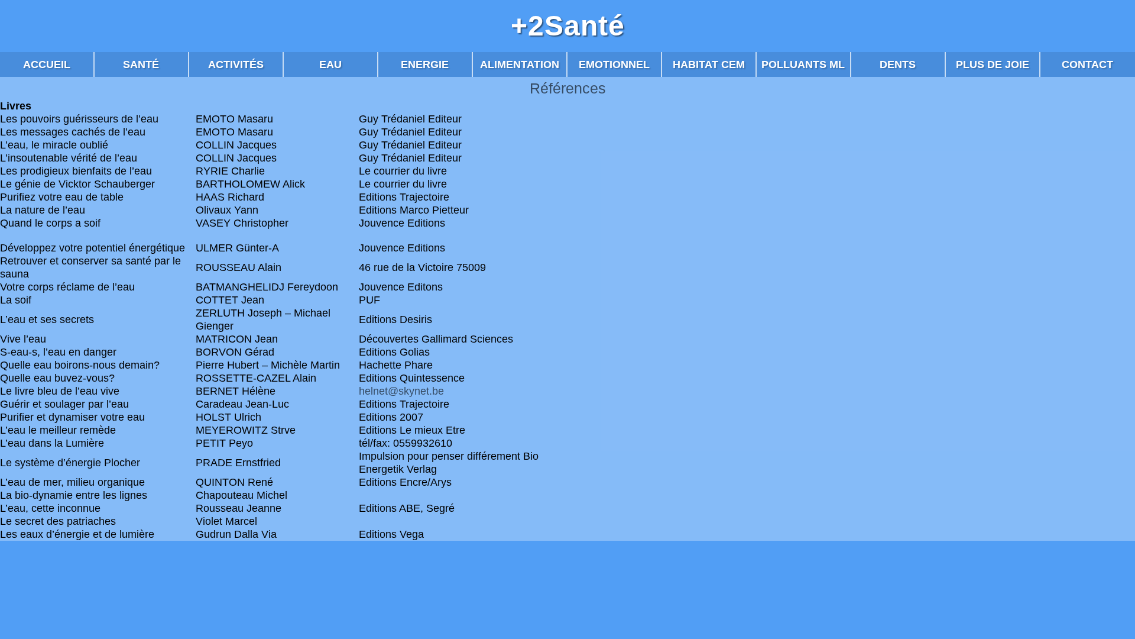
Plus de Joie (992, 64)
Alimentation (519, 64)
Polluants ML (803, 64)
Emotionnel (614, 64)
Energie (425, 64)
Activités (236, 64)
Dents (898, 64)
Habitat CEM (709, 64)
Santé (141, 64)
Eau (330, 64)
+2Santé (568, 26)
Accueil (46, 64)
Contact (1087, 64)
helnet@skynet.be (401, 391)
